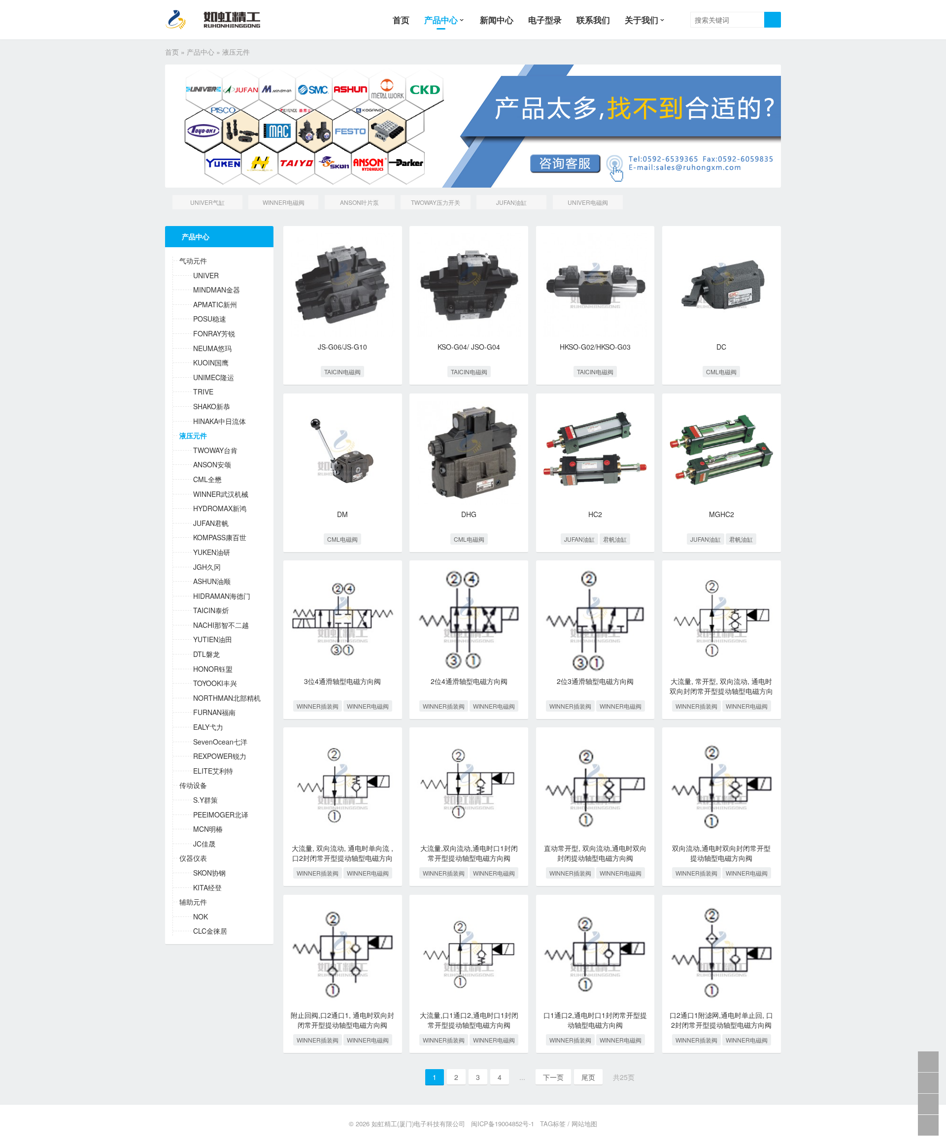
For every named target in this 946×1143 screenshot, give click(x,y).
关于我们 (641, 20)
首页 (401, 20)
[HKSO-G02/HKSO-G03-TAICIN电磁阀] (595, 285)
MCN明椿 (208, 829)
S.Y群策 (205, 800)
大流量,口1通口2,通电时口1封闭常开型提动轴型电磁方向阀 (469, 1020)
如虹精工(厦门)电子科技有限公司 (418, 1123)
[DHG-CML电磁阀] (469, 453)
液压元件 (193, 435)
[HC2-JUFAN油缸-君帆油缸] (595, 453)
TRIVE (203, 391)
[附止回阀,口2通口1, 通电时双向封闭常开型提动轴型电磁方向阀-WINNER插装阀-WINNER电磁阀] (343, 954)
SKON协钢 (209, 873)
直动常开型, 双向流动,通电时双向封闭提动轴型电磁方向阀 (595, 853)
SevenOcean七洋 (220, 742)
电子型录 (545, 20)
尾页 (588, 1077)
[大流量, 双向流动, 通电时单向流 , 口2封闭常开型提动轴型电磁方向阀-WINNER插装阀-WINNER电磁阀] (343, 787)
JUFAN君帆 (211, 523)
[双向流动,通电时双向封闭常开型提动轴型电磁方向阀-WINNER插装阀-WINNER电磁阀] (722, 787)
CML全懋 (207, 479)
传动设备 (193, 785)
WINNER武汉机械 (220, 494)
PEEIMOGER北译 (220, 814)
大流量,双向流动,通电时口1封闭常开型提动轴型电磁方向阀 (469, 853)
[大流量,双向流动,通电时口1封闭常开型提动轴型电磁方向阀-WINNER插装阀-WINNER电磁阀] (469, 787)
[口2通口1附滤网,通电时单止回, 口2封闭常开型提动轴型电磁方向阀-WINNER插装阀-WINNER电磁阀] (722, 954)
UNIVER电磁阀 (588, 202)
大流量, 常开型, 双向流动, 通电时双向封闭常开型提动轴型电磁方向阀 (721, 690)
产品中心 (441, 20)
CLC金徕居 (210, 931)
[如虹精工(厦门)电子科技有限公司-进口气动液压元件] (221, 20)
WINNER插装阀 (317, 706)
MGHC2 (721, 514)
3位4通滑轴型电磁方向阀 (342, 681)
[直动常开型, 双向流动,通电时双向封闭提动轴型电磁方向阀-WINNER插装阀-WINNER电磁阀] (595, 787)
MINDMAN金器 (216, 289)
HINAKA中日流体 (219, 421)
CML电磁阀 (721, 371)
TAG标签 (553, 1123)
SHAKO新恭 (211, 406)
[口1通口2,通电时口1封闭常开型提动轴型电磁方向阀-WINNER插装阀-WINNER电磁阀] (595, 954)
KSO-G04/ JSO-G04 (469, 347)
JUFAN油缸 (511, 202)
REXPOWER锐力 (219, 756)
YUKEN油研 (211, 552)
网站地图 (584, 1123)
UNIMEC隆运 (213, 377)
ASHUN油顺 (212, 581)
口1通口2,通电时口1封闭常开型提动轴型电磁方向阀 (595, 1020)
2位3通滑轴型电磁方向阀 (595, 681)
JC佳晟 (204, 844)
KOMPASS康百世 (219, 537)
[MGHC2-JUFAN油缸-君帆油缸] (722, 453)
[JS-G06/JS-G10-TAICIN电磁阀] (343, 285)
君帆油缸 (615, 539)
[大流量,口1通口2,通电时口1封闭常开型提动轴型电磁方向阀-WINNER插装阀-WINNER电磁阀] (469, 954)
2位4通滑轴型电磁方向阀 (469, 681)
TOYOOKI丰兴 (215, 683)
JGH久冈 (207, 567)
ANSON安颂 (212, 464)
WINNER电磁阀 (283, 202)
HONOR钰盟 (213, 669)
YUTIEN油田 (212, 639)
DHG (468, 514)
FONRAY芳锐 (214, 333)
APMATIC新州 (215, 304)
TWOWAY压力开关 (435, 202)
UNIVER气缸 (207, 202)
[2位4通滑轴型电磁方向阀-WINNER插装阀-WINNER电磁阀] (469, 620)
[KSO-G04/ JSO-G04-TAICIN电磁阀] (469, 285)
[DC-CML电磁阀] (722, 285)
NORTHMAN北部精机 (227, 698)
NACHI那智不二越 (221, 625)
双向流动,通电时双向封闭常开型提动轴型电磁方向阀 (721, 853)
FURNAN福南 (214, 712)
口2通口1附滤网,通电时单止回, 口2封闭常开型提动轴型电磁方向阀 (721, 1020)
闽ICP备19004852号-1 (502, 1123)
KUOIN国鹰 (211, 362)
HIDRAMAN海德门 (221, 596)
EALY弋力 (208, 727)
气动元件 (193, 260)
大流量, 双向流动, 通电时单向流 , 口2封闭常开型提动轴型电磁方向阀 (342, 857)
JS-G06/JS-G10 (342, 347)
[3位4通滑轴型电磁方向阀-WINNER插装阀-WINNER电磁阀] (343, 620)
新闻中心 (496, 20)
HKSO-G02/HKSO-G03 (595, 347)
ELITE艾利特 (213, 771)
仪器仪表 (193, 858)
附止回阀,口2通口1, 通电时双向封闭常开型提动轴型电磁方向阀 (342, 1020)
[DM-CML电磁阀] (343, 453)
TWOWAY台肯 (215, 450)
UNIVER (206, 275)
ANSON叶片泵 (359, 202)
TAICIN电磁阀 (342, 371)
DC (721, 347)
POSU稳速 (209, 319)
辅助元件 (193, 902)
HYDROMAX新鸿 (219, 508)
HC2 (595, 514)
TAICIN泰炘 (211, 610)
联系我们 (593, 20)
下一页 (553, 1077)
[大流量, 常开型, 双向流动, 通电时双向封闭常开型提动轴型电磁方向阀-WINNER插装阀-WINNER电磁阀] (722, 620)
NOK (200, 916)
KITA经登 (207, 887)
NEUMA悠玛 (212, 348)
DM (342, 514)
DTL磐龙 (206, 654)
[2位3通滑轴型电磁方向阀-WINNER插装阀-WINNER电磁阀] (595, 620)
